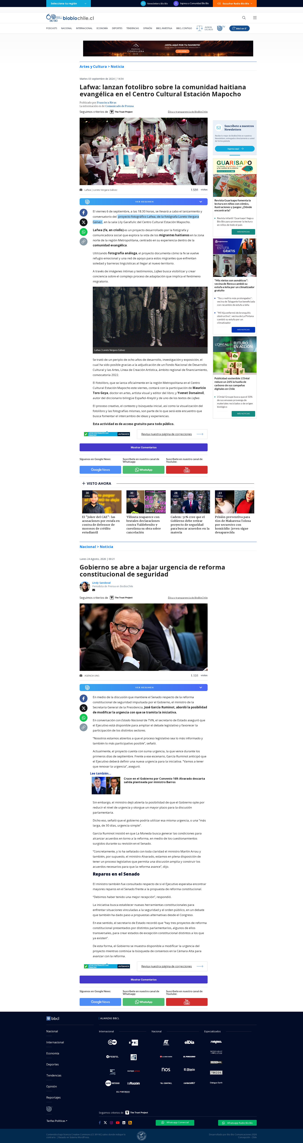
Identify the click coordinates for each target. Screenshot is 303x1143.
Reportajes (53, 1097)
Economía (102, 28)
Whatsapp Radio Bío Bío (240, 1122)
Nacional (66, 28)
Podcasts (51, 28)
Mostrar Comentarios (144, 447)
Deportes (117, 28)
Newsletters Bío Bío (157, 3)
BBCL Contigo (184, 28)
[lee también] (107, 785)
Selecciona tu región (64, 3)
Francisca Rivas (106, 103)
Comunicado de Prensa (119, 106)
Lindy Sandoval (101, 582)
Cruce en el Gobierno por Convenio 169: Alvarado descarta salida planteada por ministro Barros (164, 780)
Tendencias (132, 28)
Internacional (84, 28)
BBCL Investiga (164, 28)
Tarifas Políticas (55, 1120)
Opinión (147, 28)
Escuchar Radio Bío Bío (236, 3)
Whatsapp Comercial (177, 1122)
